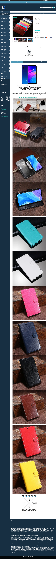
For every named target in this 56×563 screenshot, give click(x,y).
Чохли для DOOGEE (3, 43)
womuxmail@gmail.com (5, 116)
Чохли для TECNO (3, 29)
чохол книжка (25, 527)
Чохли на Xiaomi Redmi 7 (29, 13)
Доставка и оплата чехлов (4, 83)
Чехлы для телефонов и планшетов (4, 14)
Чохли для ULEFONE (3, 46)
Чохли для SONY (3, 31)
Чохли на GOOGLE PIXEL (4, 32)
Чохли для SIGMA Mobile (4, 53)
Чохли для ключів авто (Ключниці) (4, 76)
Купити (37, 30)
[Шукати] (52, 7)
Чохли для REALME (3, 35)
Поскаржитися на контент (26, 557)
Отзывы (2, 81)
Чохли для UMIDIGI (3, 49)
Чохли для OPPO (3, 25)
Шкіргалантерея (3, 78)
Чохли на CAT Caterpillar (4, 57)
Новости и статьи (3, 89)
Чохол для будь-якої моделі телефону (4, 73)
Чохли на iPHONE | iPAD (4, 18)
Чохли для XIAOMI (22, 13)
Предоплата (2, 88)
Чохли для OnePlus (3, 21)
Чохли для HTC (3, 64)
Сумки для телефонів (4, 71)
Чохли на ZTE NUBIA (3, 24)
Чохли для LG (2, 39)
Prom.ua (32, 556)
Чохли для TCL (3, 60)
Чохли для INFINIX (3, 28)
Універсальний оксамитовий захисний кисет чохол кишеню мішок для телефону (29, 56)
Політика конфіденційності (32, 557)
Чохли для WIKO (3, 67)
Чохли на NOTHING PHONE (4, 22)
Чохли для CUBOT (3, 50)
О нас (1, 80)
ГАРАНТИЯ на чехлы (4, 84)
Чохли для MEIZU (3, 63)
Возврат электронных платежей (4, 86)
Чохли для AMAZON (3, 70)
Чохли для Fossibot (3, 56)
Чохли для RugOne (3, 42)
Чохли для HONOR (3, 36)
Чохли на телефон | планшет (16, 13)
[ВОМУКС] (3, 7)
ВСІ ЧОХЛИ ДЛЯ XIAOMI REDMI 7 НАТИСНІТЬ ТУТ (29, 97)
